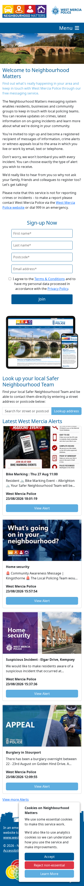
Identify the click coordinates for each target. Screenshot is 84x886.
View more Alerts (15, 799)
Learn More (49, 874)
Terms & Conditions (49, 279)
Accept (49, 856)
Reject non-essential (49, 865)
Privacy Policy (58, 288)
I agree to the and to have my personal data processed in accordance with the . (44, 284)
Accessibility (12, 850)
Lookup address (66, 411)
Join (42, 299)
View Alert (42, 508)
